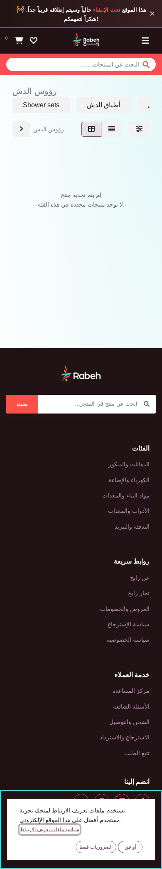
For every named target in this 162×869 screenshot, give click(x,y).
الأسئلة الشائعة (131, 706)
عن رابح (140, 577)
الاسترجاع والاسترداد (125, 737)
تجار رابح (139, 593)
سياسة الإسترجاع (129, 624)
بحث (22, 404)
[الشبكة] (91, 129)
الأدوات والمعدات (129, 510)
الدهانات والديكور (129, 464)
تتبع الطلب (137, 753)
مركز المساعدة (131, 690)
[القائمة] (111, 129)
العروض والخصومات (125, 609)
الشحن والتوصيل (129, 722)
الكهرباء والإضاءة (129, 480)
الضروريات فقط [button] (96, 847)
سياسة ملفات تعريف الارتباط (49, 829)
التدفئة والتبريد (132, 526)
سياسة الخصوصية (128, 639)
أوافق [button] (130, 847)
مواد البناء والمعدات (126, 495)
